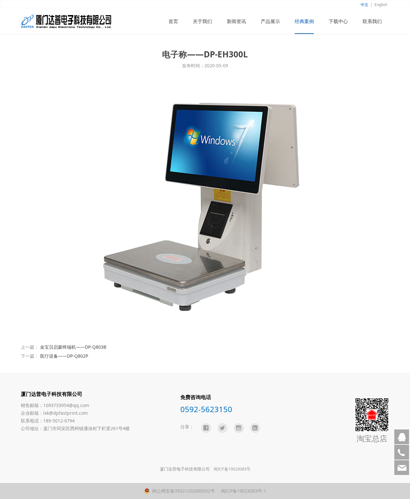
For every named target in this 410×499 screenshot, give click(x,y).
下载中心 (338, 21)
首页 (173, 21)
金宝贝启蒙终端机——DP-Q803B (73, 347)
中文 (364, 4)
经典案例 (304, 21)
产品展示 (270, 21)
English (380, 4)
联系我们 (372, 21)
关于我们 (202, 21)
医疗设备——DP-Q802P (64, 356)
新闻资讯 (236, 21)
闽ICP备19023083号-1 (243, 491)
